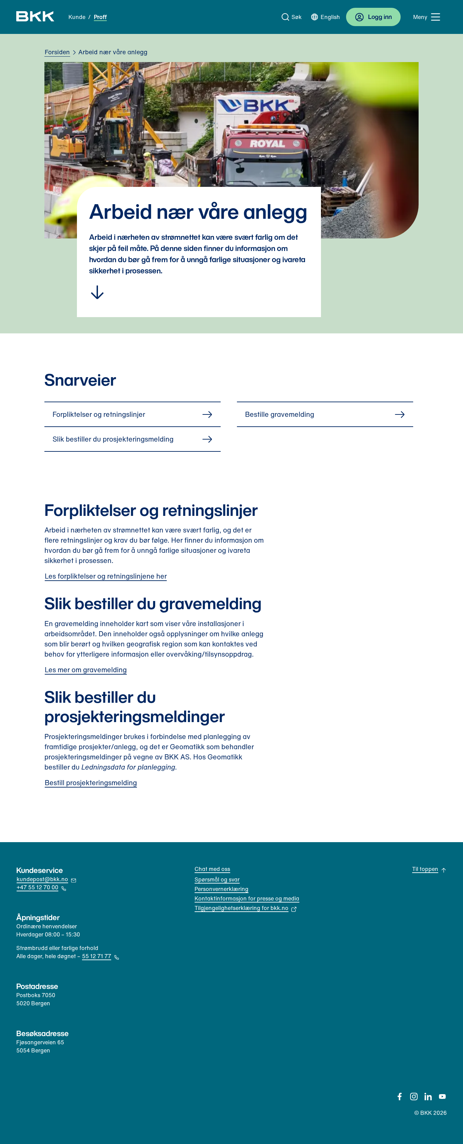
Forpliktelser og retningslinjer (99, 414)
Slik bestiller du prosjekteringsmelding (113, 439)
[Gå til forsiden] (35, 16)
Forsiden (57, 51)
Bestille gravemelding (279, 414)
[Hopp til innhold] (199, 293)
